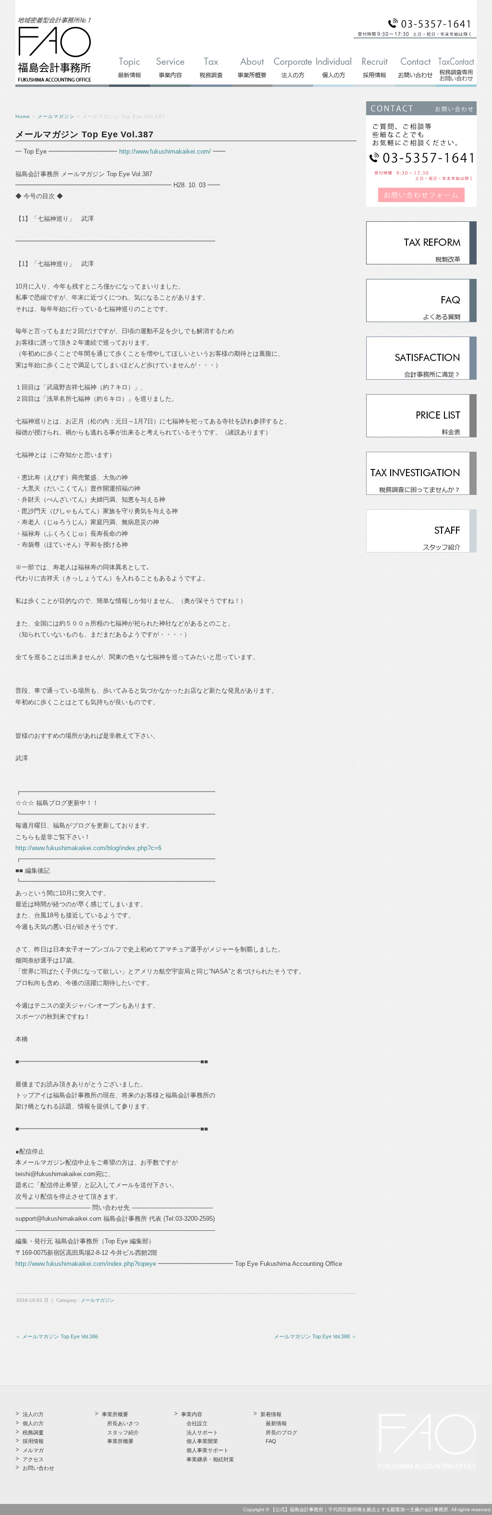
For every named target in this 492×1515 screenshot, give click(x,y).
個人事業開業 (202, 1441)
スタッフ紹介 (123, 1432)
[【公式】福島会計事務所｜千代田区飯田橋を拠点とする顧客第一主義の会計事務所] (54, 82)
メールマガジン (55, 116)
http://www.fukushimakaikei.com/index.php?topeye (85, 1263)
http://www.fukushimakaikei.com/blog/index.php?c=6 (88, 848)
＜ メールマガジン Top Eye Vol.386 (56, 1336)
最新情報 (276, 1423)
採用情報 (33, 1441)
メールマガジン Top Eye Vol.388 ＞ (315, 1336)
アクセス (33, 1459)
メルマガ (33, 1450)
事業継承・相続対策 (210, 1459)
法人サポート (202, 1432)
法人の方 (33, 1414)
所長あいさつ (123, 1423)
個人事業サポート (207, 1450)
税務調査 (33, 1432)
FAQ (271, 1441)
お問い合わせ (38, 1468)
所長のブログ (281, 1432)
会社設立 (197, 1423)
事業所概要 (120, 1441)
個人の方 (33, 1423)
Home (22, 116)
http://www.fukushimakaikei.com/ (165, 151)
